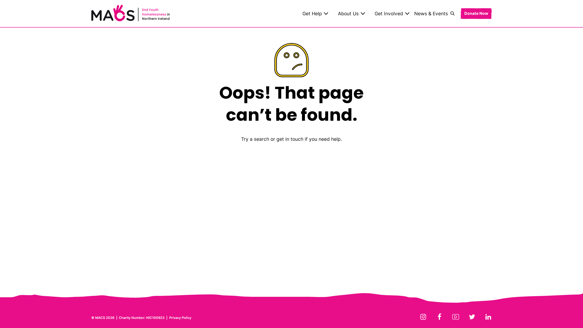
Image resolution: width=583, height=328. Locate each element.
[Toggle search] (452, 13)
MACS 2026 (104, 318)
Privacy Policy (180, 318)
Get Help (312, 13)
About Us (348, 13)
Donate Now (476, 13)
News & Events (431, 13)
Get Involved (389, 13)
